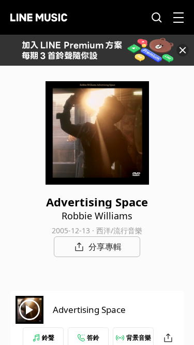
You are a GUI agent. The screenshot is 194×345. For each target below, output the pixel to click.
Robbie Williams (97, 215)
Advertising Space (89, 310)
